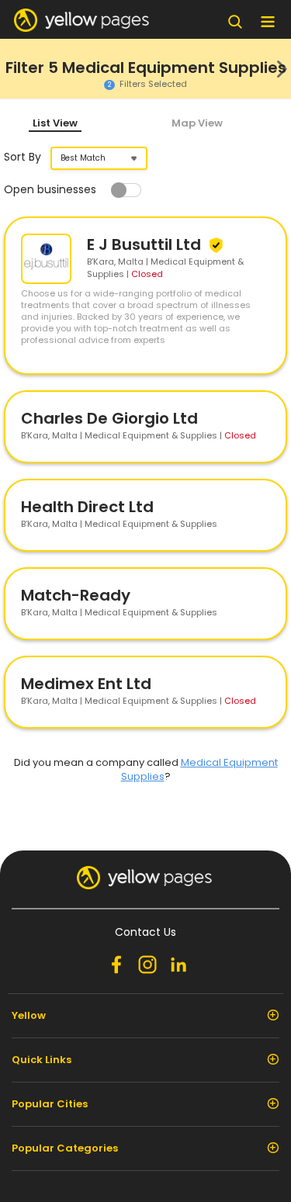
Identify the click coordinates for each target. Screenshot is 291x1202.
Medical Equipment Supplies (199, 769)
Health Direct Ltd (87, 507)
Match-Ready (75, 595)
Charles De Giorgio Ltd (109, 418)
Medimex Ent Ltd (86, 684)
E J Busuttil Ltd (146, 244)
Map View (197, 123)
